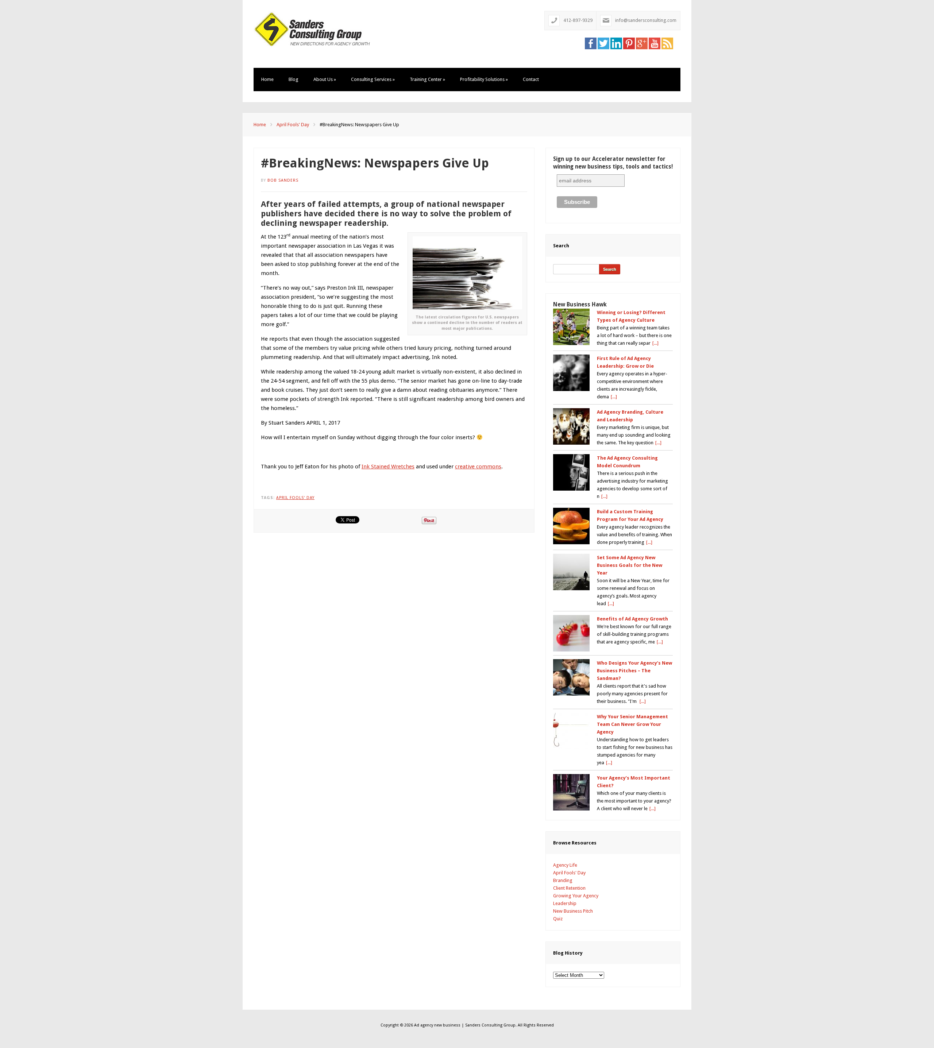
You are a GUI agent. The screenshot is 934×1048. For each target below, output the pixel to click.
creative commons (478, 466)
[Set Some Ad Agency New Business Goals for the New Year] (571, 572)
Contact (531, 79)
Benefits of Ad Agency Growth (632, 619)
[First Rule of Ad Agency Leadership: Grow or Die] (571, 373)
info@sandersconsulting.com (645, 20)
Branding (562, 880)
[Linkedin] (616, 43)
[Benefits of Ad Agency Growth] (571, 633)
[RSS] (667, 43)
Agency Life (565, 865)
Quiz (558, 918)
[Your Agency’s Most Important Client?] (571, 792)
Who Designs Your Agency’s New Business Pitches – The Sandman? (634, 670)
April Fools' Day (293, 124)
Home (267, 79)
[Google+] (642, 43)
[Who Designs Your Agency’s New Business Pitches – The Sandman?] (571, 677)
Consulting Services (373, 79)
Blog (293, 79)
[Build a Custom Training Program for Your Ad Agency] (571, 526)
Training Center (427, 79)
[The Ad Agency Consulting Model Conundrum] (571, 472)
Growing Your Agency (575, 895)
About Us (324, 79)
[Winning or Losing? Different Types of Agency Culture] (571, 327)
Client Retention (569, 888)
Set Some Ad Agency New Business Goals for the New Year (629, 565)
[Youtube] (654, 43)
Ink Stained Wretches (388, 466)
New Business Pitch (573, 911)
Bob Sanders (282, 180)
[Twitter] (603, 43)
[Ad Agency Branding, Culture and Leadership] (571, 426)
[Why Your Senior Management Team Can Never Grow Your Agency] (571, 731)
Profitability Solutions (484, 79)
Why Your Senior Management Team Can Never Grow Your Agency (632, 724)
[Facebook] (591, 43)
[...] (655, 343)
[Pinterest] (629, 43)
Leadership (564, 903)
